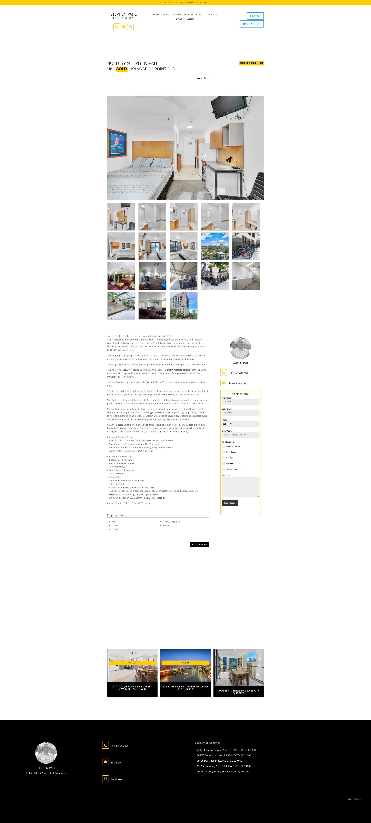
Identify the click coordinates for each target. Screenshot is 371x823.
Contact (200, 14)
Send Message (230, 503)
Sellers (191, 19)
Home (156, 14)
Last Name (227, 409)
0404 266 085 (252, 24)
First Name (227, 398)
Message (225, 475)
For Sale (213, 14)
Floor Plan (199, 545)
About (165, 14)
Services (188, 14)
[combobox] (225, 424)
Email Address (228, 431)
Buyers (180, 19)
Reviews (176, 14)
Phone (225, 420)
